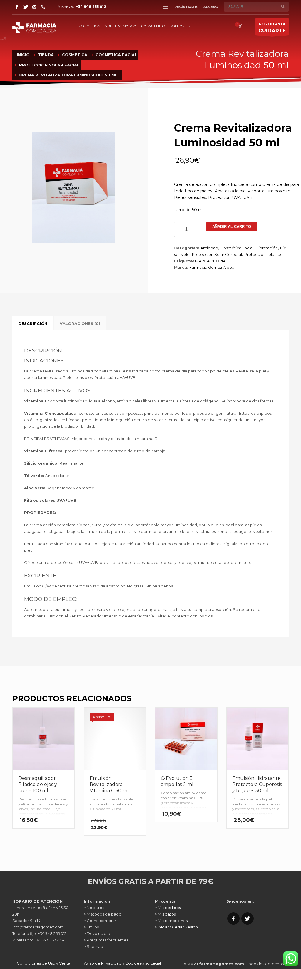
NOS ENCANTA (272, 27)
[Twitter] (25, 6)
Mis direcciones (173, 920)
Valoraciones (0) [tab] (80, 323)
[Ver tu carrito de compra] (239, 25)
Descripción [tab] (32, 323)
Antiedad (209, 248)
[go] (283, 6)
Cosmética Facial (236, 248)
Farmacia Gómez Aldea (211, 267)
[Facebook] (16, 6)
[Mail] (34, 6)
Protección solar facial (265, 254)
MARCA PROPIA (210, 260)
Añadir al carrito (231, 226)
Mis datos (167, 914)
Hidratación (267, 248)
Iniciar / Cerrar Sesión (178, 927)
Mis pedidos (169, 907)
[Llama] (43, 6)
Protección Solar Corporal (217, 254)
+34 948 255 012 (91, 6)
